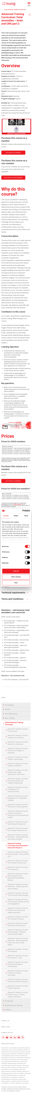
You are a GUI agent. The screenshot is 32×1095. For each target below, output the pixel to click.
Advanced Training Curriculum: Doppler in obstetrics (18, 765)
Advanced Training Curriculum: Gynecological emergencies (18, 823)
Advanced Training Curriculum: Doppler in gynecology (18, 758)
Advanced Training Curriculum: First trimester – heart (18, 957)
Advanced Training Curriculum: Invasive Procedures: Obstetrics (18, 980)
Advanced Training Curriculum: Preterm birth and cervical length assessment (18, 910)
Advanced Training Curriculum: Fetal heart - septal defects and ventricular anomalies (18, 837)
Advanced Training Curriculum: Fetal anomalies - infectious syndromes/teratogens (18, 932)
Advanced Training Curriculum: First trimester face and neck (18, 862)
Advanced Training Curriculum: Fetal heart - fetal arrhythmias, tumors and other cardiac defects (18, 941)
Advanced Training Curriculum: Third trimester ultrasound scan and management (18, 902)
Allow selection (16, 577)
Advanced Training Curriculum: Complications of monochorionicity (18, 789)
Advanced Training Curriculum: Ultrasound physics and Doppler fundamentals (18, 781)
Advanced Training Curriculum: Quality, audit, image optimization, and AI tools (18, 772)
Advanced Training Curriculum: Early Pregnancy (18, 868)
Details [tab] (16, 515)
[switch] (27, 552)
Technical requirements (13, 592)
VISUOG (7, 709)
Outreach (8, 1010)
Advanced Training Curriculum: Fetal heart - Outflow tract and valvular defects (18, 886)
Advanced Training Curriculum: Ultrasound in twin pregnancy (18, 806)
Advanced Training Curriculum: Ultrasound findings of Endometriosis (18, 964)
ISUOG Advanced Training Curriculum (15, 9)
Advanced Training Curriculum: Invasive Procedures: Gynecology (18, 973)
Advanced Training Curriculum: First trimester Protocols (18, 918)
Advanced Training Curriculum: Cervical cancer (18, 730)
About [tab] (26, 515)
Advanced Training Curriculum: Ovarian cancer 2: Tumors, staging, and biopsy (18, 994)
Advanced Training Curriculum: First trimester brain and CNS (18, 829)
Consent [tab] (5, 515)
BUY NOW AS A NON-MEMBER (13, 177)
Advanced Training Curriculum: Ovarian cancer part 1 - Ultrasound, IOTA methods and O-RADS (18, 814)
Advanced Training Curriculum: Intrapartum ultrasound (18, 736)
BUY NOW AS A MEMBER (13, 152)
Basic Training (9, 718)
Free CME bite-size (11, 714)
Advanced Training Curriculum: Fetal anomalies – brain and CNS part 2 (18, 845)
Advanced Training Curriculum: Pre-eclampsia (18, 950)
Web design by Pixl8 (7, 1043)
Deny (16, 582)
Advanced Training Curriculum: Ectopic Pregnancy (18, 987)
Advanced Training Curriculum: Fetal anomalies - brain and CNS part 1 (18, 854)
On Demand (9, 1001)
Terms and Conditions (12, 599)
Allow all (16, 571)
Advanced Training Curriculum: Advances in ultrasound (18, 743)
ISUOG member (17, 504)
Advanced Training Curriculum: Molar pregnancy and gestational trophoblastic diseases (18, 877)
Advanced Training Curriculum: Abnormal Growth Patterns (18, 924)
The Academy (9, 705)
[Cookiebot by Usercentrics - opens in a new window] (22, 511)
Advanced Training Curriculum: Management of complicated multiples (18, 798)
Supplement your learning (13, 1005)
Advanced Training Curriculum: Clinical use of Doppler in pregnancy (18, 750)
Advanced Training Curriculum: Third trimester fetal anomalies (18, 894)
